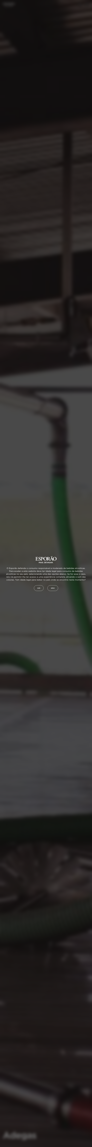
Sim (38, 588)
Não (53, 588)
